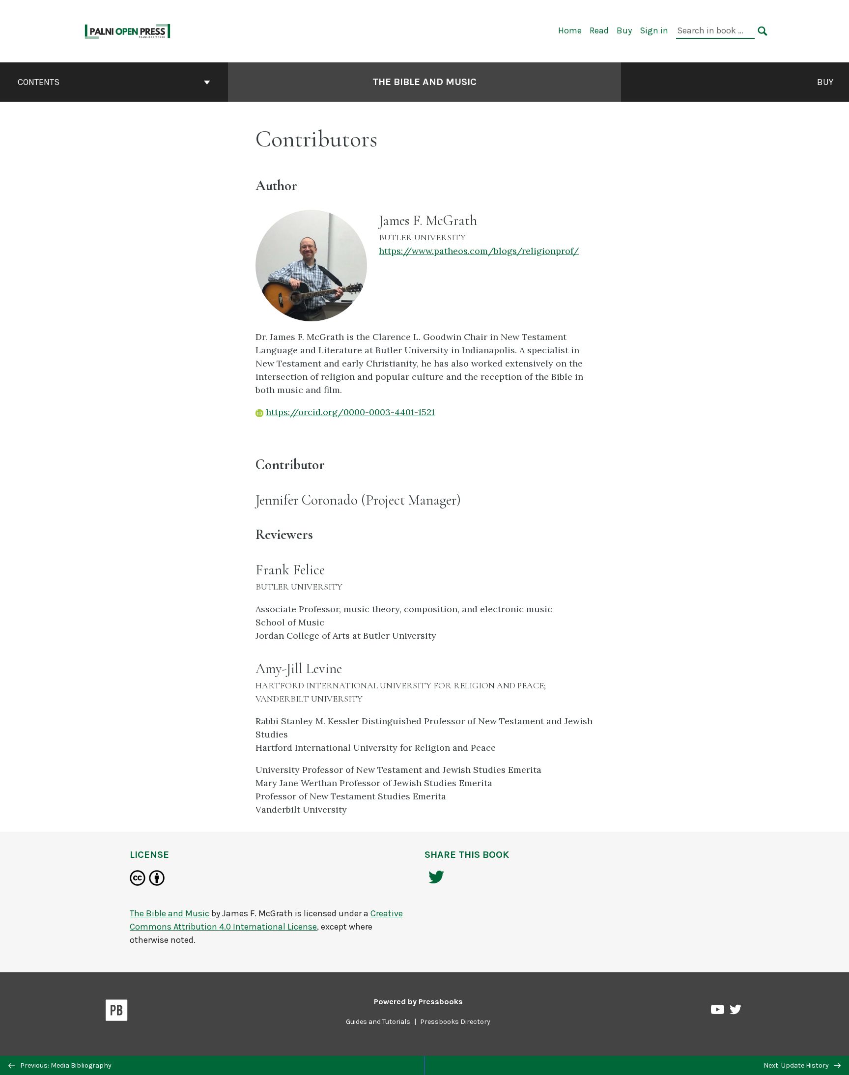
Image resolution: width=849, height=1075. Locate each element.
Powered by (418, 1001)
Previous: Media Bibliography (65, 1065)
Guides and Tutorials (378, 1022)
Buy (624, 30)
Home (570, 30)
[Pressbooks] (117, 1012)
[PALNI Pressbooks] (128, 30)
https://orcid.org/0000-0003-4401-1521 (350, 412)
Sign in (654, 30)
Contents (38, 82)
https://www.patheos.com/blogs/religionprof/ (479, 250)
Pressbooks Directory (455, 1022)
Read (599, 30)
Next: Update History (797, 1065)
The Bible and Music (424, 81)
